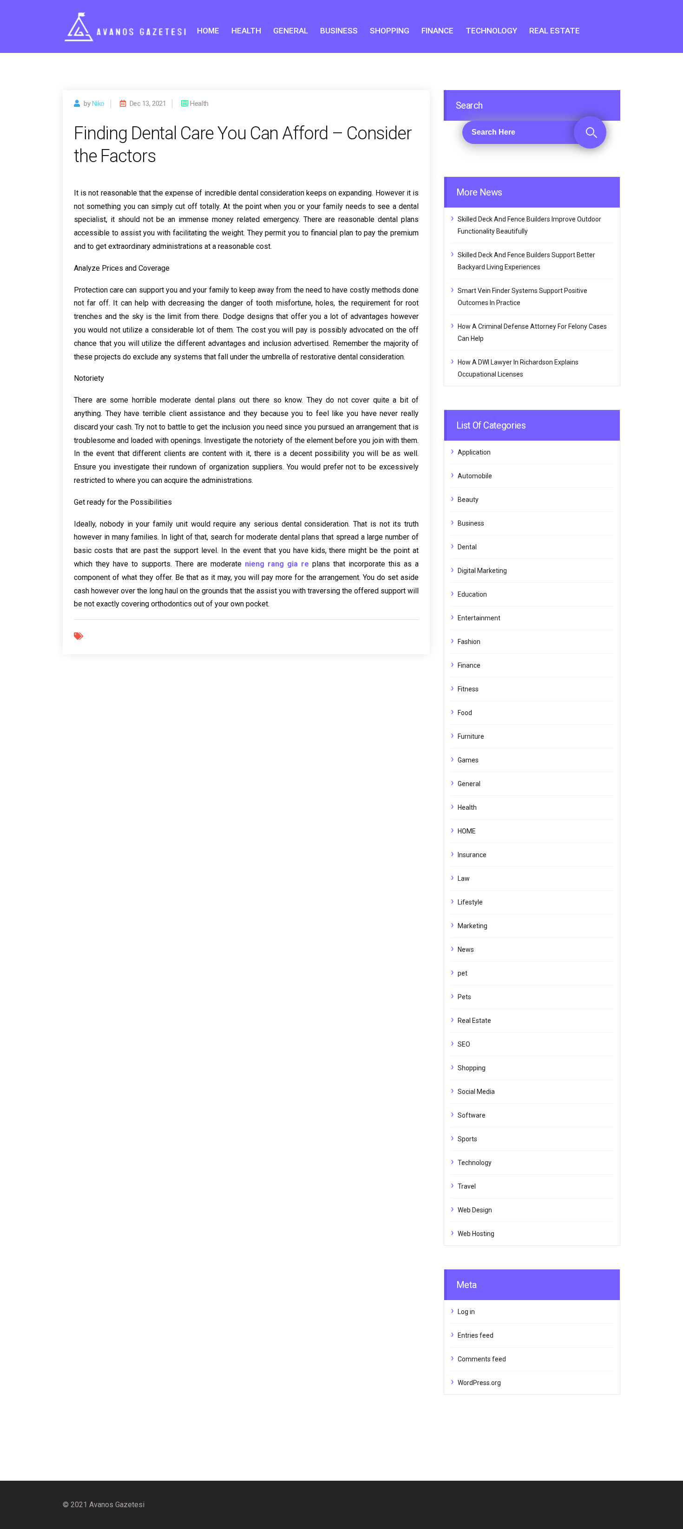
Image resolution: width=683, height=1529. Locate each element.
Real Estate (554, 30)
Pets (464, 997)
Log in (466, 1311)
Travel (467, 1186)
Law (464, 878)
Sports (467, 1139)
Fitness (468, 689)
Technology (491, 30)
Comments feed (482, 1359)
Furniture (471, 736)
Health (246, 30)
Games (468, 760)
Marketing (472, 926)
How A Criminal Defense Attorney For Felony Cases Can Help (532, 332)
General (290, 30)
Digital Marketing (482, 570)
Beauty (468, 499)
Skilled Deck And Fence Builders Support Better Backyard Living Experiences (526, 261)
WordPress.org (479, 1382)
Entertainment (479, 618)
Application (474, 452)
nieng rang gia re (277, 564)
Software (472, 1115)
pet (462, 973)
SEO (464, 1044)
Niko (98, 103)
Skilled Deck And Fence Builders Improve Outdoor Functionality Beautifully (529, 225)
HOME (208, 30)
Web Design (475, 1210)
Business (339, 30)
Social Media (476, 1091)
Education (472, 594)
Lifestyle (470, 902)
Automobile (475, 476)
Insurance (472, 855)
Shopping (389, 30)
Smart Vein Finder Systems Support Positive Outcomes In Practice (522, 296)
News (466, 949)
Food (465, 712)
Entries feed (475, 1335)
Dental (467, 547)
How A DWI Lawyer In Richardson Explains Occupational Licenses (518, 368)
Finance (437, 30)
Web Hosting (476, 1233)
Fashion (469, 641)
